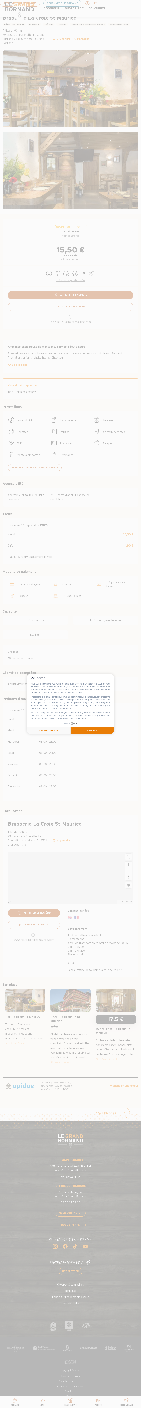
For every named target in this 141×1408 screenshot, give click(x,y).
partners (46, 684)
